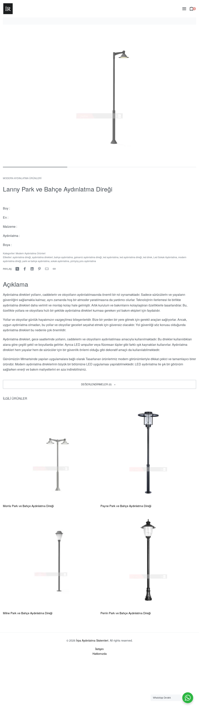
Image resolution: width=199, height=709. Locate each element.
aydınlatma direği (22, 257)
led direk (147, 257)
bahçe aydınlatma (63, 257)
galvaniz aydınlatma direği (88, 257)
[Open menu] (184, 8)
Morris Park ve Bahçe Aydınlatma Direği (28, 506)
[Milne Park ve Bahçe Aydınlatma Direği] (51, 559)
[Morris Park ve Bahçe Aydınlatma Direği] (51, 452)
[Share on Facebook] (24, 269)
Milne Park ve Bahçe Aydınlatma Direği (27, 613)
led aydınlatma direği (131, 257)
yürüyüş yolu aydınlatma (83, 261)
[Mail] (47, 269)
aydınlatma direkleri (42, 257)
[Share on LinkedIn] (32, 269)
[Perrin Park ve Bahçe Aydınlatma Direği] (148, 559)
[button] (99, 384)
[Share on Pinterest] (39, 269)
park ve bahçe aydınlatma (36, 261)
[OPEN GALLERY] (99, 95)
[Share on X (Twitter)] (17, 269)
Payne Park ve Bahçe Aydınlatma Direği (125, 506)
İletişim (99, 649)
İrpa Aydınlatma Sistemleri (92, 640)
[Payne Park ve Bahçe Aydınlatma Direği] (148, 452)
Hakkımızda (100, 654)
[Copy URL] (54, 269)
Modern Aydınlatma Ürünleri (22, 178)
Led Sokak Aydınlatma (165, 257)
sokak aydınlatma (60, 261)
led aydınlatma (111, 257)
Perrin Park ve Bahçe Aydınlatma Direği (125, 613)
